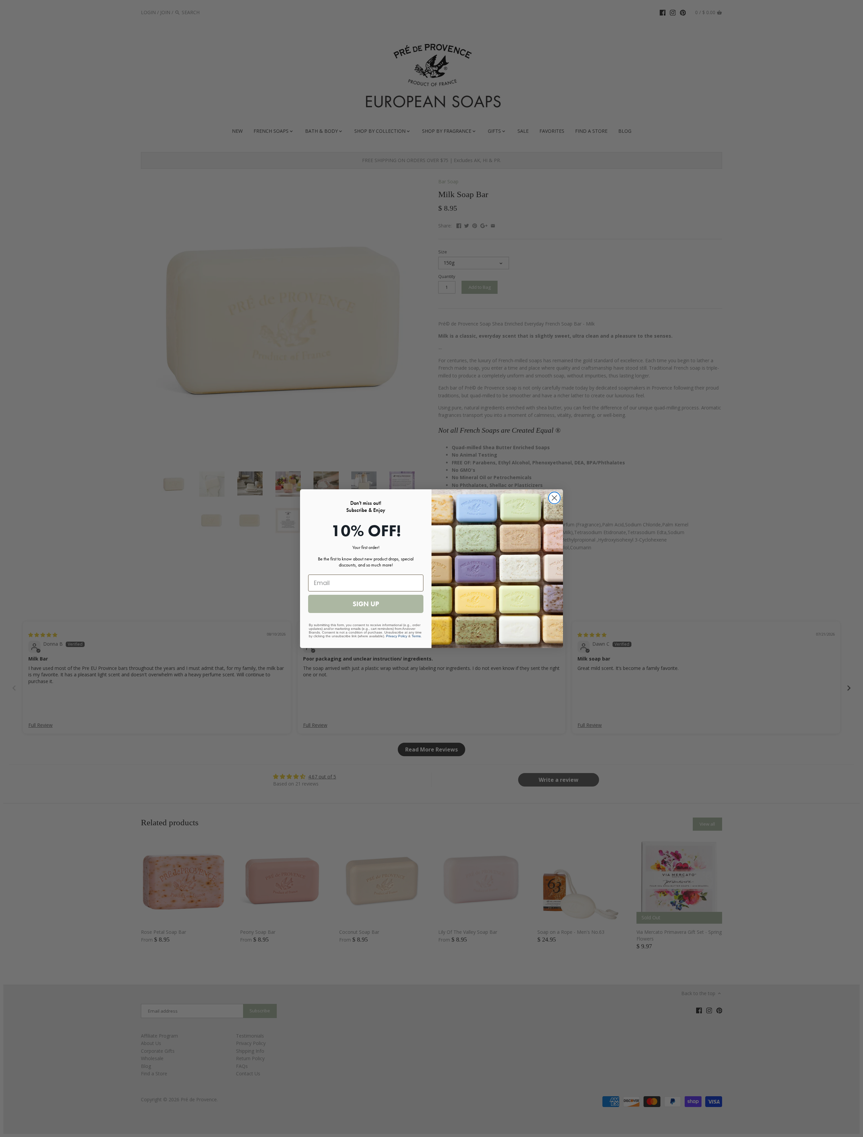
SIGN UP (366, 604)
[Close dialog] (554, 498)
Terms (416, 636)
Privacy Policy (396, 636)
